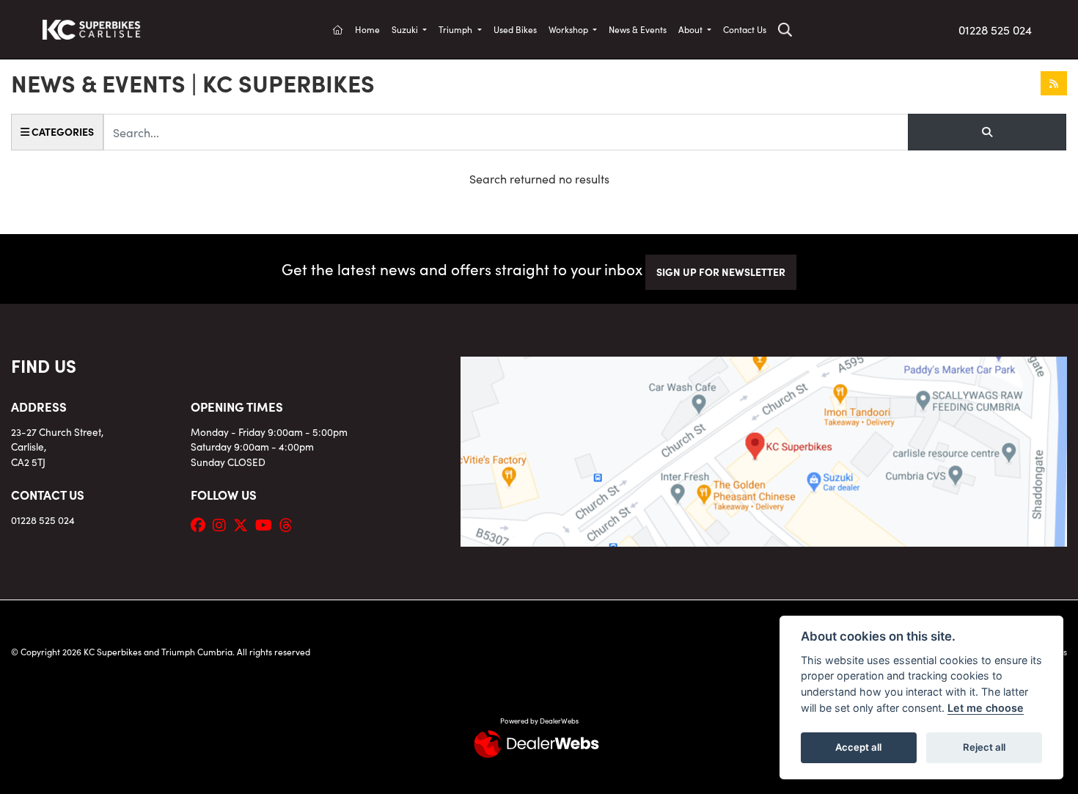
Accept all (858, 747)
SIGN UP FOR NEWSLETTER (720, 271)
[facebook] (202, 524)
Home (367, 29)
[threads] (289, 524)
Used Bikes (515, 29)
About (691, 29)
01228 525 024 (995, 29)
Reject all (984, 747)
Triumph (456, 29)
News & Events (638, 29)
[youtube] (267, 524)
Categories (61, 131)
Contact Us (744, 29)
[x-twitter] (244, 524)
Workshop (569, 29)
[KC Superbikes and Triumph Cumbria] (91, 27)
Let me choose (985, 708)
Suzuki (406, 29)
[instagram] (223, 524)
